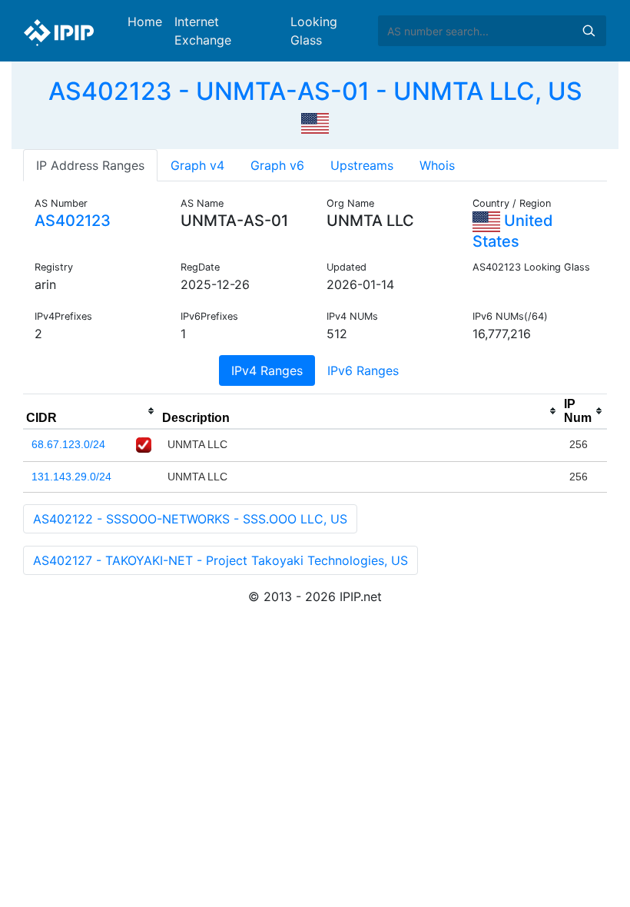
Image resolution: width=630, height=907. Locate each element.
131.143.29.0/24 (71, 476)
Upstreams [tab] (361, 165)
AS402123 (73, 220)
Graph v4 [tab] (197, 165)
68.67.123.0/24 (68, 444)
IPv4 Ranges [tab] (267, 370)
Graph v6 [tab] (277, 165)
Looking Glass (313, 31)
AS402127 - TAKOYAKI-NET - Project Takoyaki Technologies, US (220, 560)
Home (145, 21)
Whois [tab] (437, 165)
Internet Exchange (202, 31)
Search (588, 30)
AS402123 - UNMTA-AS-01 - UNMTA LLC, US (315, 91)
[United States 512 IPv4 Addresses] (315, 121)
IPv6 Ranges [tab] (363, 370)
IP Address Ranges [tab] (90, 165)
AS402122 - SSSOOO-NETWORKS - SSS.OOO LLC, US (190, 519)
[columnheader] (91, 411)
